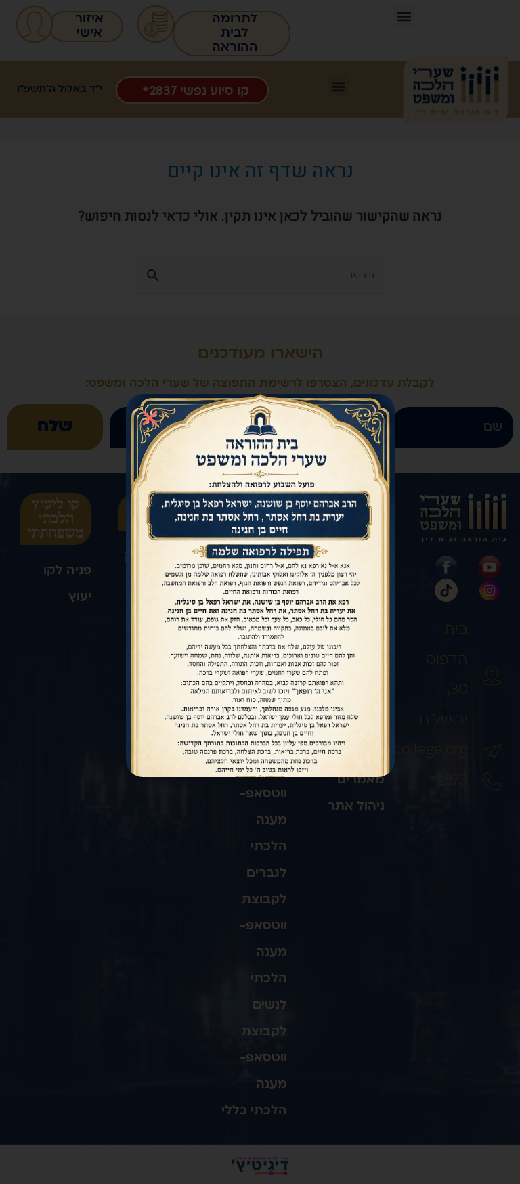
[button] (149, 418)
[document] (260, 592)
